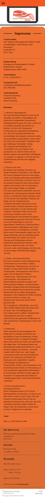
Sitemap (17, 491)
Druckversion (9, 491)
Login (41, 491)
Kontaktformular (23, 484)
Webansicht (39, 493)
